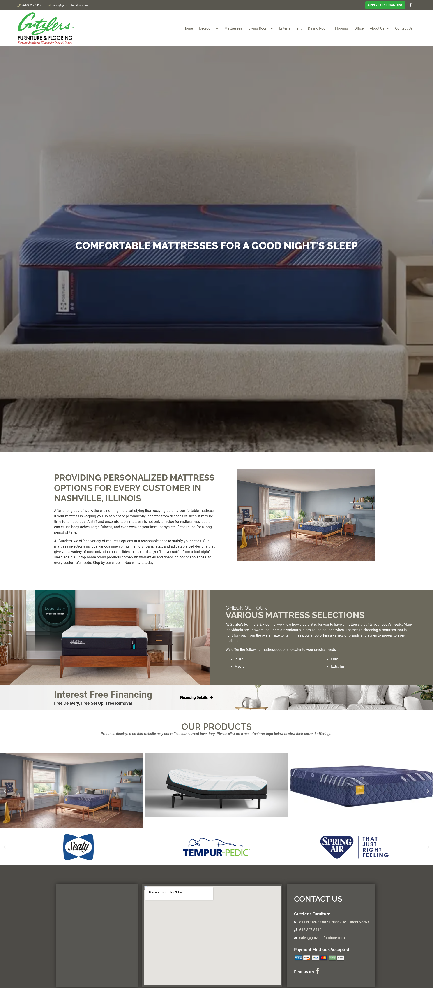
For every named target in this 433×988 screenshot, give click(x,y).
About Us (377, 28)
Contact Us (403, 28)
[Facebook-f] (410, 5)
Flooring (341, 28)
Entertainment (290, 28)
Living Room (258, 28)
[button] (5, 791)
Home (188, 28)
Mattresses (233, 28)
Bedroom (206, 28)
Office (359, 28)
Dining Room (318, 28)
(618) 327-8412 (31, 5)
